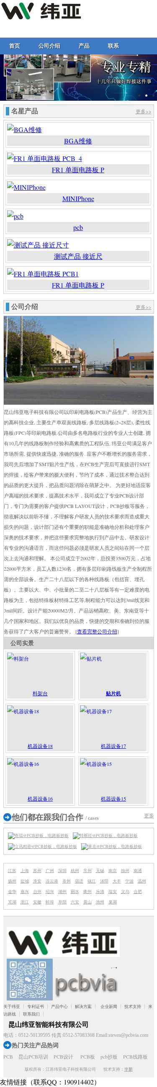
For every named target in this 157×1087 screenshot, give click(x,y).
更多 (149, 815)
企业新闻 (108, 1006)
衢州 (87, 891)
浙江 (25, 902)
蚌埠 (50, 902)
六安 (75, 902)
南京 (112, 870)
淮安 (37, 881)
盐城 (25, 881)
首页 (14, 46)
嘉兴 (25, 891)
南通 (138, 870)
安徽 (37, 902)
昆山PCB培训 (33, 1056)
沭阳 (104, 881)
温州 (142, 881)
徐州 (125, 870)
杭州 (75, 870)
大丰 (117, 881)
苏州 (37, 870)
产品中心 (59, 1006)
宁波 (129, 881)
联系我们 (31, 1014)
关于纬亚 (11, 1006)
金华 (12, 891)
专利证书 (35, 1006)
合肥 (138, 891)
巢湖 (112, 902)
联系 (113, 46)
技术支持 (132, 1006)
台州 (37, 891)
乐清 (100, 891)
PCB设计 (63, 1056)
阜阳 (62, 902)
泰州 (66, 881)
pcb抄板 (109, 1056)
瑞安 (112, 891)
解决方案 (83, 1006)
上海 (25, 870)
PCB (8, 1056)
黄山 (87, 902)
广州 (50, 870)
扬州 (12, 881)
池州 (100, 902)
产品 (84, 46)
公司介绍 (49, 46)
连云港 (52, 881)
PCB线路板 (135, 1056)
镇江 (92, 881)
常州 (87, 870)
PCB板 (87, 1056)
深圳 (62, 870)
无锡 (100, 870)
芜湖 (12, 902)
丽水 (75, 891)
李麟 (128, 1069)
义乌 (125, 891)
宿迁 (79, 881)
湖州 (62, 891)
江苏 (12, 870)
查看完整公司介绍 (97, 631)
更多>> (144, 111)
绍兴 (50, 891)
